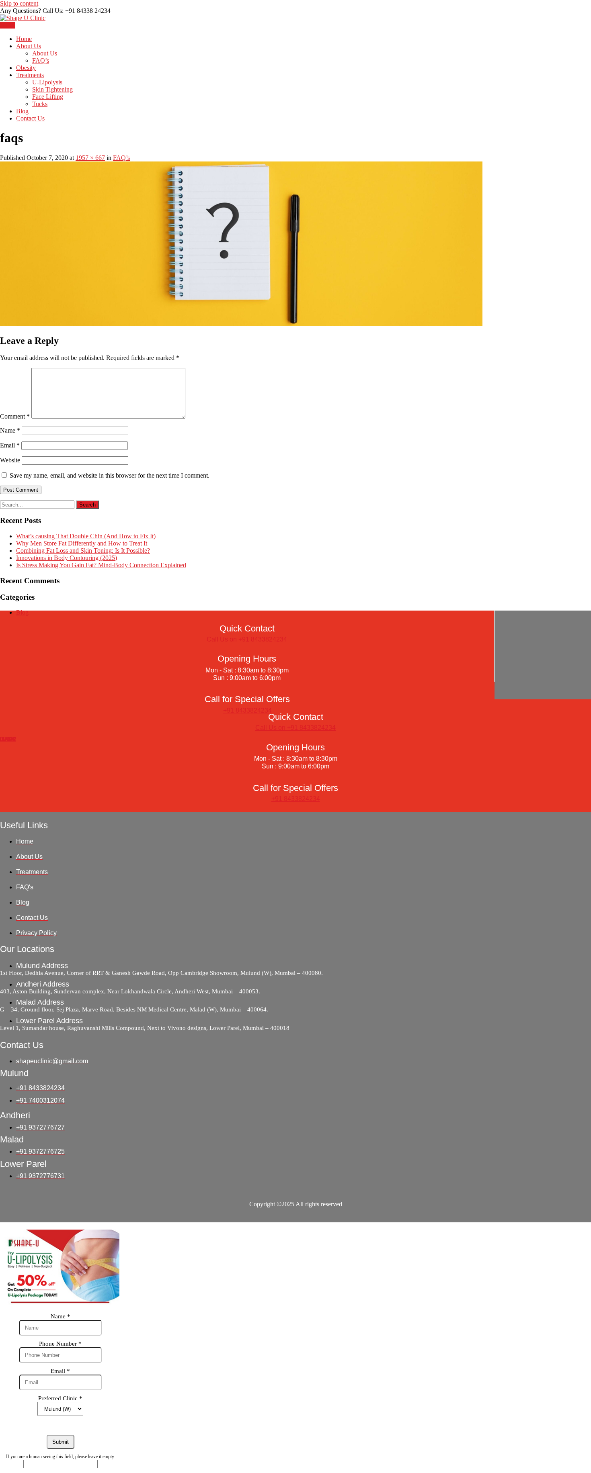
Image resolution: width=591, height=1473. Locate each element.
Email (10, 445)
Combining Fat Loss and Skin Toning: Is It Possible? (83, 550)
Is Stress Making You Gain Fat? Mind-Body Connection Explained (101, 565)
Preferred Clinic (60, 1398)
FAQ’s (40, 60)
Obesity (26, 67)
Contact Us (30, 118)
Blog (22, 111)
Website (10, 460)
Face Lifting (47, 96)
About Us (28, 46)
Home (24, 38)
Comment (15, 416)
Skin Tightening (52, 89)
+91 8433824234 (247, 710)
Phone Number (60, 1343)
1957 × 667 (90, 157)
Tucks (39, 103)
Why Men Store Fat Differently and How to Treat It (81, 543)
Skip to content (19, 3)
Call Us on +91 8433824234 (247, 639)
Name (10, 430)
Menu (7, 25)
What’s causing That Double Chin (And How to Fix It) (86, 536)
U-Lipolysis (47, 82)
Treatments (30, 75)
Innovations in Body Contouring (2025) (66, 557)
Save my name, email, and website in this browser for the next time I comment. (109, 475)
